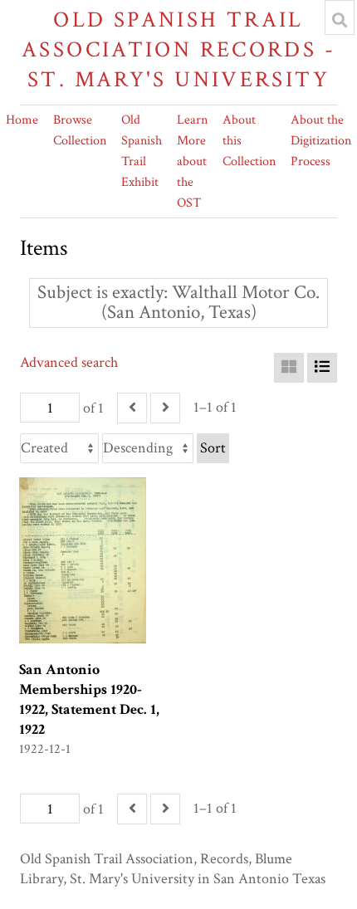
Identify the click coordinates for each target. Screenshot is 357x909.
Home (22, 120)
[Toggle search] (340, 20)
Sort (213, 447)
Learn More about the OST (192, 161)
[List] (322, 368)
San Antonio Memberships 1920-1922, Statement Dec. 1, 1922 (89, 699)
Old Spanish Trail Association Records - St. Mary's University (178, 49)
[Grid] (289, 368)
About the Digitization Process (321, 140)
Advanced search (69, 362)
